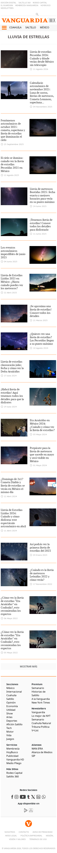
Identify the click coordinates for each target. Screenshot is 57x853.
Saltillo (30, 27)
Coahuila (15, 27)
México (44, 27)
